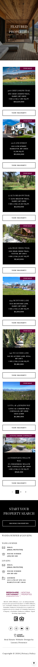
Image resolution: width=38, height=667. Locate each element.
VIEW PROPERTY (19, 113)
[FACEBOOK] (11, 629)
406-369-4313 (12, 573)
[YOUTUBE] (22, 629)
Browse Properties (19, 523)
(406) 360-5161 (12, 556)
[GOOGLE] (27, 629)
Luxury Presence (19, 642)
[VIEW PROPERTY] (19, 111)
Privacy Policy (29, 653)
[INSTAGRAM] (16, 629)
